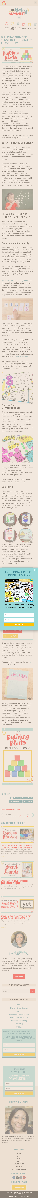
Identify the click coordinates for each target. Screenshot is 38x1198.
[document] (19, 599)
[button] (35, 570)
